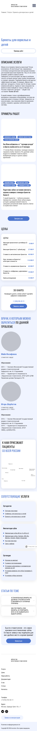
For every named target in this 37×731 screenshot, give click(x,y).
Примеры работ (18, 51)
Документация (5, 679)
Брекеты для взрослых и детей (15, 517)
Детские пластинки (11, 511)
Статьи (3, 686)
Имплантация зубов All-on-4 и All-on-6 (17, 533)
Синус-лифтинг (9, 544)
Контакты (4, 689)
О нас (3, 683)
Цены (3, 672)
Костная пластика (10, 541)
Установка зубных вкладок (13, 576)
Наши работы (5, 676)
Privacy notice (31, 546)
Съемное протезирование (13, 563)
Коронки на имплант (11, 560)
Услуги (9, 12)
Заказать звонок (18, 306)
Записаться (18, 641)
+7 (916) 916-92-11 (18, 301)
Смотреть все (18, 218)
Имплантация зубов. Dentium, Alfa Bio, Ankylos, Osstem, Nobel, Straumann (17, 537)
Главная (3, 12)
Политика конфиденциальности (10, 724)
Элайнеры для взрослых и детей (15, 514)
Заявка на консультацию (12, 717)
